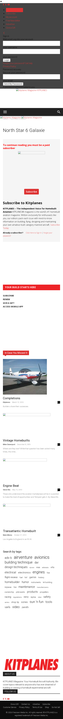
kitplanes (8, 587)
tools (49, 601)
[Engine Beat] (31, 470)
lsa (15, 587)
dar (37, 562)
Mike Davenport (9, 444)
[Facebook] (4, 4)
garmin (32, 577)
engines (39, 572)
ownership (9, 592)
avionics (41, 557)
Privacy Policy (9, 66)
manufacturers (42, 587)
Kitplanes (6, 402)
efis (52, 567)
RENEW (6, 299)
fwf (26, 577)
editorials (45, 568)
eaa (38, 567)
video (16, 606)
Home (5, 119)
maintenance (26, 586)
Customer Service (9, 707)
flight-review (11, 577)
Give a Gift (10, 28)
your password (10, 57)
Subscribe (10, 13)
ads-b (8, 557)
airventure (23, 557)
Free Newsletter (13, 20)
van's (7, 607)
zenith (25, 607)
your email (8, 81)
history (41, 577)
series (7, 602)
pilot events (20, 592)
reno (26, 596)
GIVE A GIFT (8, 303)
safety (47, 596)
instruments (36, 582)
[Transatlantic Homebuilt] (31, 515)
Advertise (10, 24)
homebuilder (12, 582)
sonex (24, 602)
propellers (44, 592)
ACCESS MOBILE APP (13, 306)
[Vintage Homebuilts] (31, 425)
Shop (47, 707)
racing (8, 596)
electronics (24, 572)
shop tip (15, 602)
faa (48, 573)
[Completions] (31, 377)
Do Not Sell (56, 707)
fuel (21, 577)
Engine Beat (11, 485)
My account (11, 17)
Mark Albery (7, 535)
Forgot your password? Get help (18, 63)
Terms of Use (37, 707)
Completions (11, 398)
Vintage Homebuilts (16, 440)
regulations (17, 597)
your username (10, 47)
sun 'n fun (37, 601)
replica (33, 597)
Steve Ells (6, 490)
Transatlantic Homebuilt (19, 531)
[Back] (4, 33)
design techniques (16, 567)
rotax (39, 597)
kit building (47, 582)
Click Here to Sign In (34, 233)
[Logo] (10, 117)
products (32, 591)
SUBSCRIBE (8, 295)
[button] (5, 112)
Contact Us (25, 704)
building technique (19, 562)
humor (25, 582)
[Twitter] (6, 4)
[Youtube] (9, 4)
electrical (10, 572)
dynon (32, 567)
